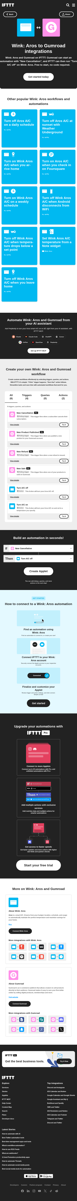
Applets (5, 1095)
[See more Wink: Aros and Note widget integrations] (37, 957)
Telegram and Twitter (55, 1119)
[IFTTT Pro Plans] (36, 413)
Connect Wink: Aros (20, 931)
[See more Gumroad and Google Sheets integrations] (18, 1019)
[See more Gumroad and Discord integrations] (57, 1019)
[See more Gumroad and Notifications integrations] (18, 1029)
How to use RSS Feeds (10, 1149)
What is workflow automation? (13, 1145)
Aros (10, 915)
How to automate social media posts (15, 1165)
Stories (4, 1091)
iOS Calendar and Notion (56, 1091)
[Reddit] (56, 1191)
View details (14, 425)
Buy (10, 924)
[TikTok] (51, 1191)
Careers (24, 1185)
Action (21, 491)
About (63, 1185)
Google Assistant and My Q (57, 1099)
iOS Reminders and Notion (57, 1111)
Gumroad (54, 45)
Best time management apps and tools (16, 1141)
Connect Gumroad (20, 1004)
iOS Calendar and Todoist (57, 1115)
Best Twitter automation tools (13, 1138)
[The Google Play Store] (46, 1176)
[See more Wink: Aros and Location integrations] (57, 947)
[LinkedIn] (28, 1191)
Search (4, 1111)
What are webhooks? (10, 1153)
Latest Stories (8, 1129)
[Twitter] (45, 1191)
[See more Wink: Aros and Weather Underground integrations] (37, 947)
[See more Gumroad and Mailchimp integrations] (37, 1019)
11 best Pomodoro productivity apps (16, 1157)
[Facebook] (22, 1191)
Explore (5, 1083)
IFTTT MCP (6, 1099)
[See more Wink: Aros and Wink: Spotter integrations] (57, 957)
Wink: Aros (24, 45)
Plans (4, 1115)
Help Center (6, 1103)
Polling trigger (24, 416)
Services (5, 1087)
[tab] (11, 397)
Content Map (7, 1107)
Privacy (56, 1185)
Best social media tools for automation (16, 1169)
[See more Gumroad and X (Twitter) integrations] (57, 1029)
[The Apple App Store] (31, 1176)
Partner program (36, 1185)
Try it (64, 425)
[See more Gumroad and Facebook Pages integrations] (37, 1029)
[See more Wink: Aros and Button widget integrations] (18, 947)
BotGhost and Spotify (55, 1103)
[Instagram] (34, 1191)
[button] (73, 5)
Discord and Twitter (54, 1123)
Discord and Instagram (56, 1087)
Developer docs (8, 1119)
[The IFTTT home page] (8, 5)
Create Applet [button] (38, 571)
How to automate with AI (11, 1134)
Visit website (13, 997)
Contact (48, 1185)
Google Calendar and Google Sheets (61, 1095)
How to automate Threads (12, 1161)
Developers (14, 1185)
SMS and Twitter (53, 1107)
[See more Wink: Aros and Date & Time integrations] (18, 957)
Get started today (38, 76)
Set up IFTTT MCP (38, 351)
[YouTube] (39, 1191)
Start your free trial (38, 865)
